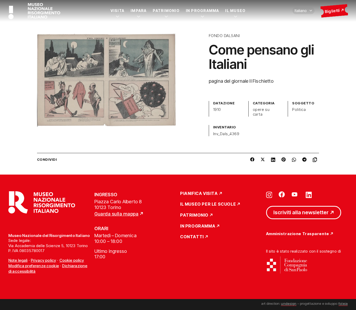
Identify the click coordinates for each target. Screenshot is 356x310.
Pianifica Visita (199, 193)
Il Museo (235, 10)
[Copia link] (316, 159)
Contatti (192, 237)
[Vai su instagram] (269, 194)
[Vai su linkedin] (309, 194)
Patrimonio (166, 10)
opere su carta (261, 112)
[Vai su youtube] (295, 194)
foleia (343, 303)
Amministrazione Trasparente (297, 234)
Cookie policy (71, 260)
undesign (288, 303)
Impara (138, 10)
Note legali (18, 260)
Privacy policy (43, 260)
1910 (217, 109)
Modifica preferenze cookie (33, 265)
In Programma (202, 10)
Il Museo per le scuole (208, 204)
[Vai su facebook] (282, 194)
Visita (117, 10)
